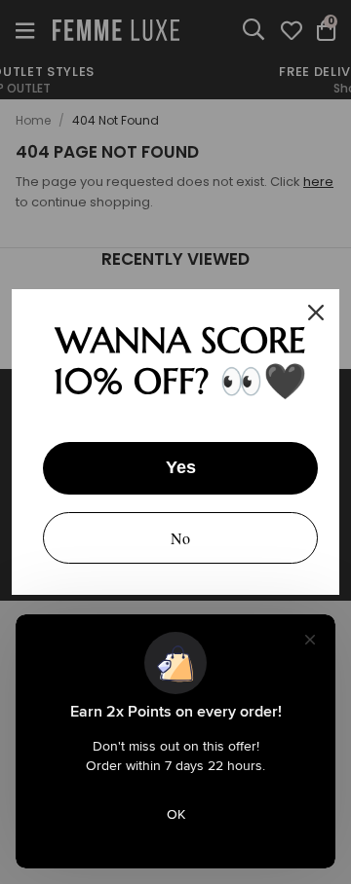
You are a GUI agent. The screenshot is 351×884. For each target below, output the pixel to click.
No (180, 538)
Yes (181, 467)
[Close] (315, 312)
